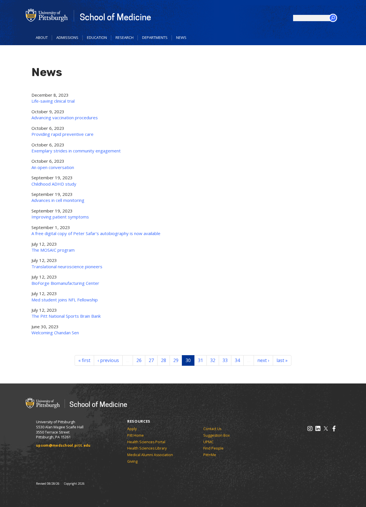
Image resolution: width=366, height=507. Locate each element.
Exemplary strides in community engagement (76, 151)
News (181, 37)
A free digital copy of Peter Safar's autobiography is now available (95, 233)
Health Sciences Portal (146, 442)
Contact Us (212, 428)
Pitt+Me (209, 454)
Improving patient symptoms (60, 217)
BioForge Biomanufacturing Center (65, 283)
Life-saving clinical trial (53, 101)
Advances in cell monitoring (57, 200)
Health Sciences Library (147, 448)
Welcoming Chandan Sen (55, 332)
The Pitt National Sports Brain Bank (66, 316)
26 (139, 360)
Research (125, 37)
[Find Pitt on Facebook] (333, 428)
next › (263, 360)
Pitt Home (135, 435)
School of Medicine (115, 16)
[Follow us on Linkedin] (317, 428)
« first (84, 360)
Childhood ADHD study (53, 184)
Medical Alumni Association (150, 454)
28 (163, 360)
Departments (155, 37)
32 (212, 360)
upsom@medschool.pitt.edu (63, 445)
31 (200, 360)
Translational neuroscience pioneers (66, 266)
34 (237, 360)
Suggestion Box (216, 435)
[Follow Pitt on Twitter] (325, 428)
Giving (132, 461)
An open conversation (52, 167)
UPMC (208, 442)
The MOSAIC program (53, 250)
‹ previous (108, 360)
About (42, 37)
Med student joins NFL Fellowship (64, 300)
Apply (132, 428)
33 (225, 360)
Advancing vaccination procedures (64, 117)
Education (97, 37)
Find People (213, 448)
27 (151, 360)
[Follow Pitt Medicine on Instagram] (309, 428)
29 (175, 360)
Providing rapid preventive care (62, 134)
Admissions (67, 37)
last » (282, 360)
